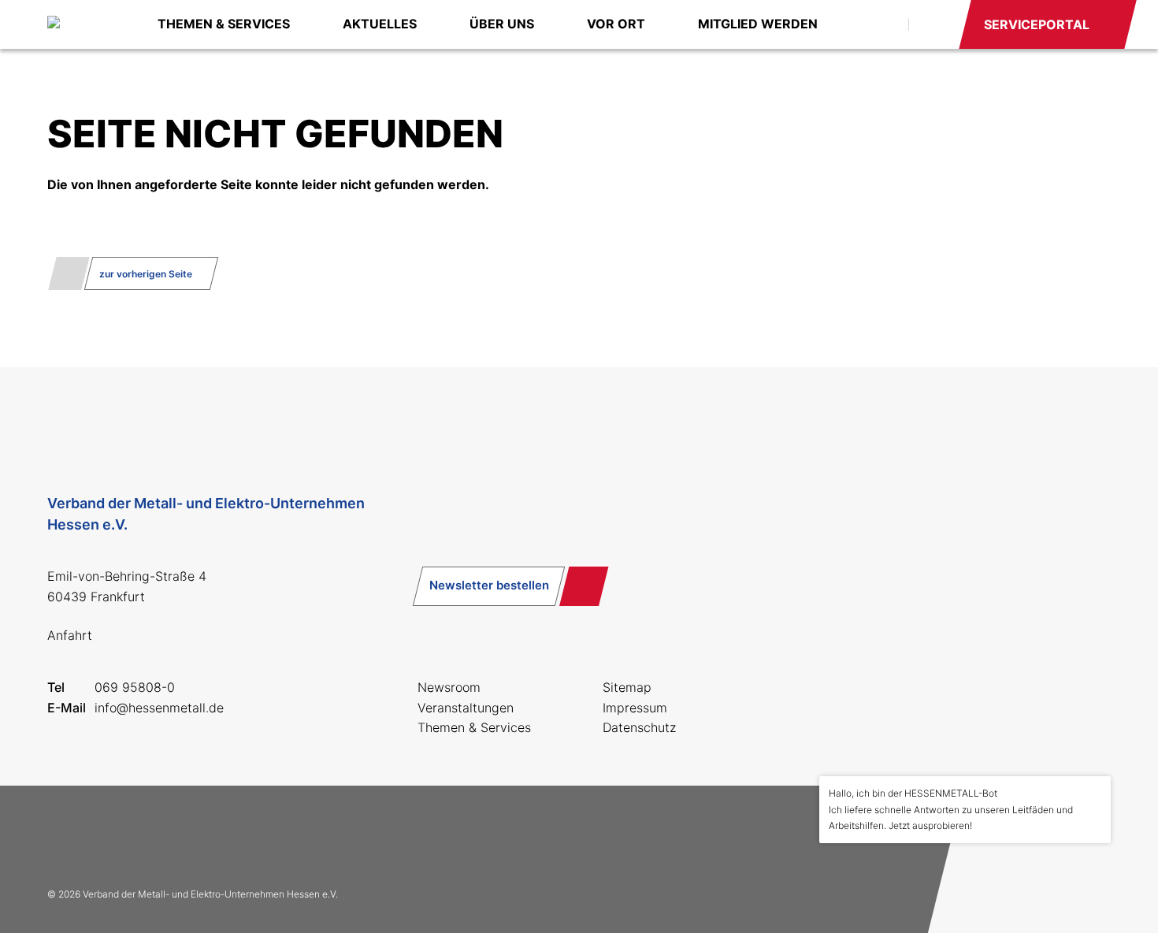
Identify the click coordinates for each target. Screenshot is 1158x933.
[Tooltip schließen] (1093, 793)
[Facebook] (66, 836)
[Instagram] (116, 836)
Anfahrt (69, 635)
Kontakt (932, 24)
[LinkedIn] (167, 836)
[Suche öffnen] (879, 24)
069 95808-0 (135, 687)
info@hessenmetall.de (159, 708)
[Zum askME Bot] (1088, 878)
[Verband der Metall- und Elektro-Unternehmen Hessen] (87, 24)
